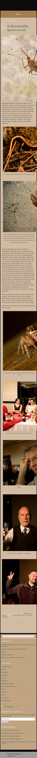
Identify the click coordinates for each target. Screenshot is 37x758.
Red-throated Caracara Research (9, 686)
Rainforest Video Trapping (7, 683)
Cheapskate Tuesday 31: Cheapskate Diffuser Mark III (14, 649)
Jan (3, 25)
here (23, 302)
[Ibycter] (15, 5)
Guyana (3, 669)
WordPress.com (11, 755)
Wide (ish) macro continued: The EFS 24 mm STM (12, 657)
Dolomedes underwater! (6, 654)
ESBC (18, 615)
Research (4, 615)
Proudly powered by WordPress (13, 753)
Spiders (3, 694)
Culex (15, 615)
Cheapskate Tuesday (6, 666)
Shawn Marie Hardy (5, 733)
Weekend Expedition (6, 700)
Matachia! (3, 651)
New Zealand (4, 675)
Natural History (27, 613)
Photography (4, 680)
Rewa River (4, 692)
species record (24, 615)
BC (13, 615)
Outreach (3, 678)
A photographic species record (17, 28)
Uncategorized (4, 697)
